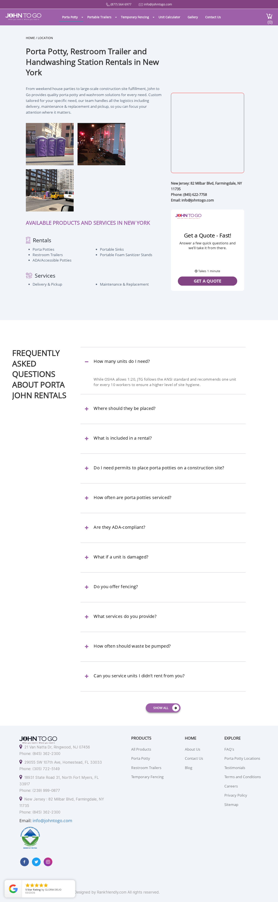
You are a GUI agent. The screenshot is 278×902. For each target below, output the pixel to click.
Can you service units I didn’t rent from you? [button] (139, 675)
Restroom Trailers (146, 767)
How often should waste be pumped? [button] (132, 646)
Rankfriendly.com (111, 892)
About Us (192, 749)
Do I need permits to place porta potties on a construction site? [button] (159, 467)
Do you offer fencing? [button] (116, 586)
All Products (141, 749)
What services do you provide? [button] (125, 616)
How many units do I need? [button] (122, 361)
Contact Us (213, 17)
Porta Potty (70, 17)
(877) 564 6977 (121, 4)
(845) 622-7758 (195, 194)
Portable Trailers (99, 17)
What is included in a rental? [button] (123, 438)
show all (160, 708)
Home (30, 38)
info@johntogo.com (158, 4)
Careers (231, 786)
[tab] (163, 365)
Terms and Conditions (242, 776)
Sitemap (231, 804)
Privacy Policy (235, 795)
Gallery (193, 17)
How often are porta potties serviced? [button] (132, 497)
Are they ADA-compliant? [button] (119, 527)
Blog (188, 767)
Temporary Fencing (135, 17)
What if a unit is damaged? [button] (121, 557)
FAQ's (229, 749)
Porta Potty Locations (242, 758)
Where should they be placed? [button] (125, 408)
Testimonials (234, 767)
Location (45, 38)
